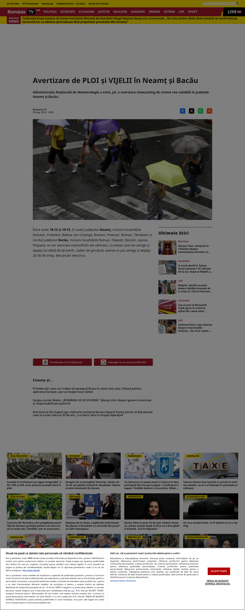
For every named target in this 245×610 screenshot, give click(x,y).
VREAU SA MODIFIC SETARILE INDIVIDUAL (217, 582)
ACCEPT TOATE (219, 571)
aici (73, 590)
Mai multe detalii (31, 570)
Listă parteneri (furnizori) (123, 580)
